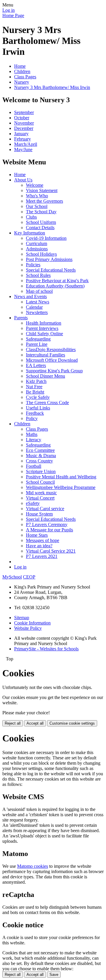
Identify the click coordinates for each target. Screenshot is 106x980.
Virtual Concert (40, 497)
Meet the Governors (44, 201)
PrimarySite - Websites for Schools (46, 648)
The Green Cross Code (47, 402)
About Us (23, 179)
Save (53, 974)
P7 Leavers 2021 (41, 556)
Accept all (35, 723)
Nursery (21, 82)
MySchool (12, 576)
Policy (32, 418)
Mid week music (41, 492)
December (23, 128)
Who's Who (37, 195)
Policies (33, 264)
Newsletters (37, 312)
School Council (40, 482)
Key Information (29, 232)
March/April (25, 144)
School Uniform (41, 222)
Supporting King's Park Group (54, 370)
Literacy (33, 439)
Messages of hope (42, 540)
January (21, 133)
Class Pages (25, 76)
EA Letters (36, 365)
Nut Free (34, 386)
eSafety (33, 503)
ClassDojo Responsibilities (51, 349)
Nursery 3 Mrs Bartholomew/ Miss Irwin (52, 87)
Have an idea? (39, 545)
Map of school (39, 291)
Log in (8, 10)
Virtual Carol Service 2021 (51, 550)
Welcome (34, 185)
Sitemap (21, 617)
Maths (31, 434)
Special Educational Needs (51, 269)
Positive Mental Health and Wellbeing (61, 476)
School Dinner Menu (45, 376)
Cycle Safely (38, 397)
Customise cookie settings (72, 723)
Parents (21, 317)
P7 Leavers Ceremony (46, 524)
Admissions (37, 248)
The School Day (41, 211)
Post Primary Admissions (49, 259)
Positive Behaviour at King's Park (57, 280)
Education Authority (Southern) (55, 285)
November (24, 122)
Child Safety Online (44, 333)
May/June (23, 149)
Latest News (37, 301)
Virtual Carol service (45, 508)
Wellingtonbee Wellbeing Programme (60, 487)
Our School (36, 206)
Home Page (13, 15)
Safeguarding (38, 338)
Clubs (31, 216)
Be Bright (35, 391)
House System (39, 513)
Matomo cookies (32, 866)
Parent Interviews (42, 328)
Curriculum (36, 243)
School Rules (38, 275)
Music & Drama (41, 455)
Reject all (13, 723)
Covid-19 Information (46, 238)
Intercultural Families (45, 354)
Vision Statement (41, 190)
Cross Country (39, 460)
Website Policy (28, 628)
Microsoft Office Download (52, 360)
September (24, 112)
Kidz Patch (36, 381)
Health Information (43, 322)
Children (22, 71)
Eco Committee (40, 450)
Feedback (35, 413)
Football (33, 466)
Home (20, 66)
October (21, 117)
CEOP (29, 576)
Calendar (34, 307)
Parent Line (36, 344)
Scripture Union (41, 471)
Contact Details (40, 227)
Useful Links (38, 407)
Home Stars (37, 535)
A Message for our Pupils (49, 529)
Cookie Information (32, 622)
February (22, 138)
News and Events (30, 296)
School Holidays (41, 254)
